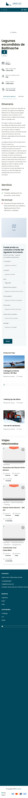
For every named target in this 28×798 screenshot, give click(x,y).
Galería (14, 32)
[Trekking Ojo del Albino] (14, 385)
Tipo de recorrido (11, 88)
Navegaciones (16, 545)
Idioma (8, 62)
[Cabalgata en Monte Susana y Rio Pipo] (14, 356)
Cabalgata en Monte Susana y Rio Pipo (11, 372)
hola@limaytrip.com (8, 584)
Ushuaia (12, 376)
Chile (3, 604)
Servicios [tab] (21, 96)
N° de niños (6, 305)
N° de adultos (7, 296)
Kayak (3, 620)
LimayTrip (18, 789)
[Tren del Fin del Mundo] (14, 411)
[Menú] (22, 9)
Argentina (7, 376)
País (5, 279)
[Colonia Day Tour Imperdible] (14, 532)
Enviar (8, 341)
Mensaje (6, 323)
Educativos (6, 502)
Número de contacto (10, 287)
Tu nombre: (7, 261)
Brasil (3, 601)
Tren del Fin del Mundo (11, 426)
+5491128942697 (6, 581)
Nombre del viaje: (9, 255)
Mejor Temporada (11, 68)
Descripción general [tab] (9, 96)
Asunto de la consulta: (10, 314)
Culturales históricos (17, 542)
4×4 (3, 617)
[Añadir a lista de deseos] (22, 449)
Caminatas (6, 464)
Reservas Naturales (17, 502)
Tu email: (6, 270)
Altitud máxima (10, 82)
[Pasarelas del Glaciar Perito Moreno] (14, 454)
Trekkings (7, 505)
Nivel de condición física (12, 75)
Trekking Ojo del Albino (12, 399)
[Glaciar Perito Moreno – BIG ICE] (14, 492)
